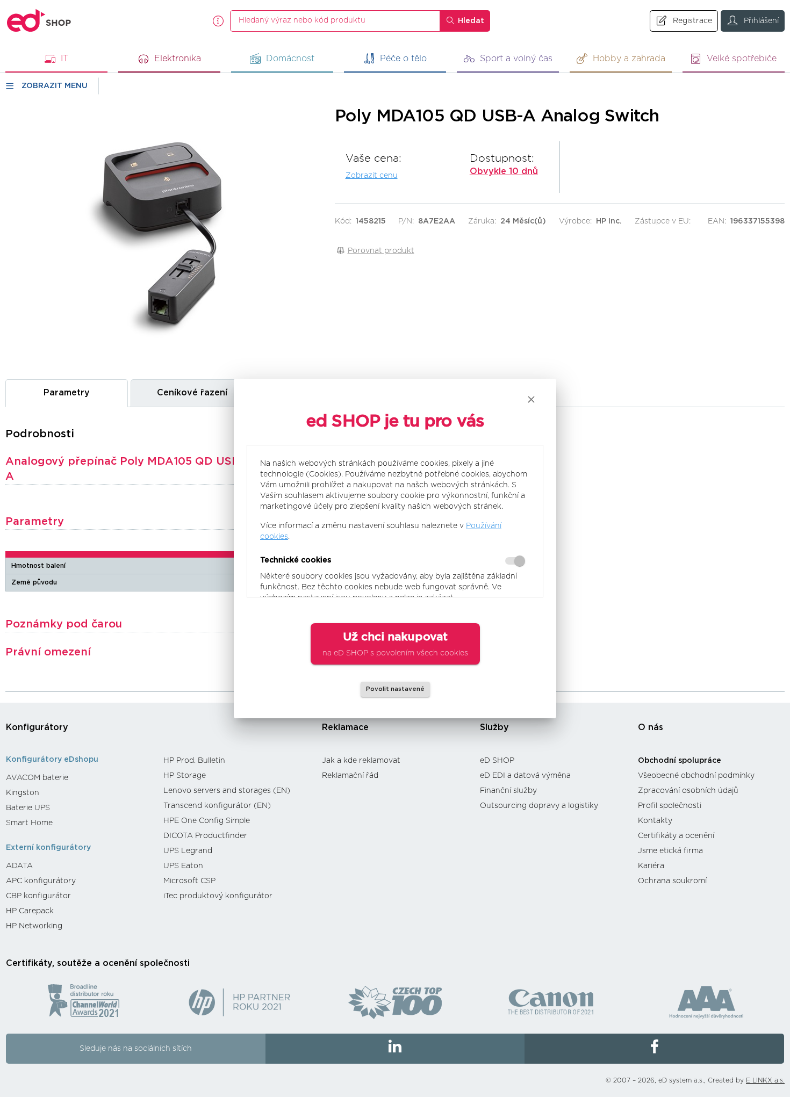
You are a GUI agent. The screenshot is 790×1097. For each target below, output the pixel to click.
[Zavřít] (531, 399)
